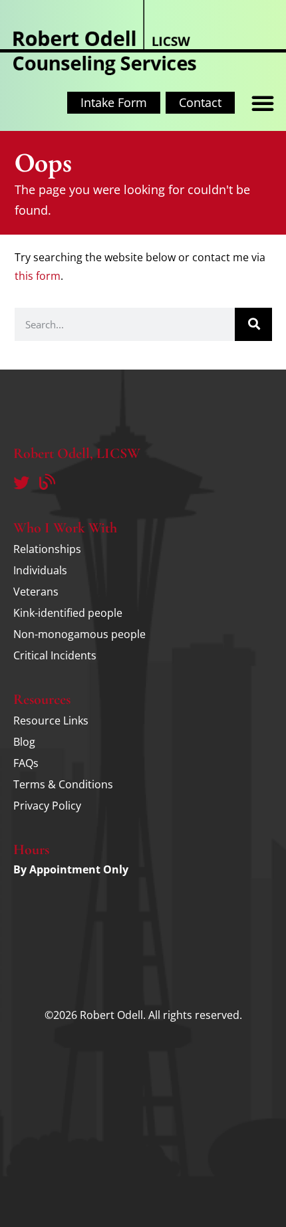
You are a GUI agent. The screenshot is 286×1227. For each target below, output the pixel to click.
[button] (263, 103)
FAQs (26, 763)
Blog (24, 741)
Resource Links (50, 720)
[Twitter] (21, 483)
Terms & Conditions (63, 784)
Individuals (40, 570)
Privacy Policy (47, 805)
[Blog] (47, 483)
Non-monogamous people (79, 634)
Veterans (36, 591)
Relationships (47, 549)
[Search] (253, 324)
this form (38, 276)
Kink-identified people (67, 612)
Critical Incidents (54, 655)
